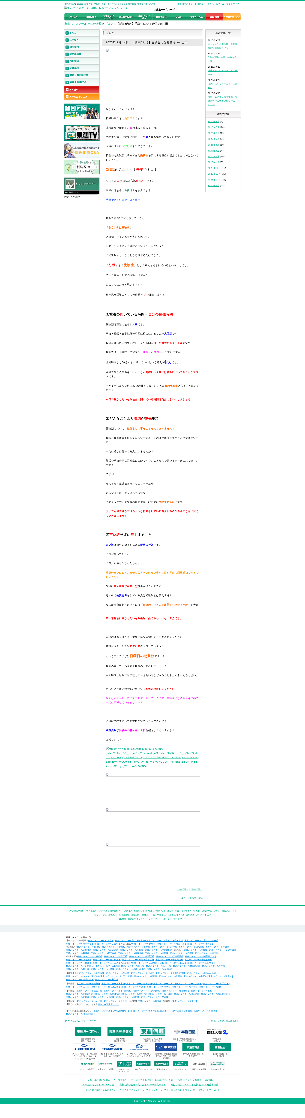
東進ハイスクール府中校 (213, 966)
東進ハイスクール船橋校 (77, 997)
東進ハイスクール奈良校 (184, 1001)
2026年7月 (213, 127)
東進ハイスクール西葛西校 (105, 950)
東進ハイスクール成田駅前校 (215, 994)
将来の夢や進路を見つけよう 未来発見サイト (142, 1084)
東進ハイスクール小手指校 (216, 983)
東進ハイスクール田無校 (109, 966)
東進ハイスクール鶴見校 (145, 976)
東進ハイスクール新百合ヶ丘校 (201, 973)
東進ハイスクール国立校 (175, 963)
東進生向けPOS (176, 915)
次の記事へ (196, 889)
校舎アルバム (228, 910)
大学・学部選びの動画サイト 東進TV (107, 1080)
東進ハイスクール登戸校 (170, 976)
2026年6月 (213, 133)
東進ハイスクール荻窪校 (77, 953)
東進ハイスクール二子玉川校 (107, 963)
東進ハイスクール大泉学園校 (222, 950)
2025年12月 (214, 168)
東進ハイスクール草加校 (133, 987)
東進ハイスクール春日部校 (139, 983)
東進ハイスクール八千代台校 (154, 997)
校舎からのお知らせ (155, 910)
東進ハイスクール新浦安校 (108, 994)
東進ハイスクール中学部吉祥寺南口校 (112, 1011)
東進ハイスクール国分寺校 (201, 963)
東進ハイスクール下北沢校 (78, 959)
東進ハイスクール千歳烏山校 (169, 959)
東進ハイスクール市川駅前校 (117, 991)
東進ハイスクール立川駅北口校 (81, 966)
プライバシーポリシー (195, 1090)
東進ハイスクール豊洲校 (217, 947)
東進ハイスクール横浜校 (106, 979)
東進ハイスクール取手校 (115, 1001)
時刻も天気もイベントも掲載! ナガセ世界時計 (194, 1084)
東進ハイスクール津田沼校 (186, 994)
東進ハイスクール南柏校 (127, 997)
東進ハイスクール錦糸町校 (191, 947)
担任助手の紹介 (174, 910)
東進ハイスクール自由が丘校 (107, 959)
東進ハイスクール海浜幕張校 (175, 991)
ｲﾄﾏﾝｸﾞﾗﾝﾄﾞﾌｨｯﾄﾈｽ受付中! (85, 1059)
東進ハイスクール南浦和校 (184, 987)
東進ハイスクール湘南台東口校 (170, 973)
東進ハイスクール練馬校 (206, 953)
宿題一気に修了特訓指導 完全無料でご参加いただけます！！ (223, 101)
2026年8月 (213, 121)
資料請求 (190, 915)
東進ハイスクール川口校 (165, 983)
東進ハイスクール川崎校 (142, 973)
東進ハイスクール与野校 (210, 987)
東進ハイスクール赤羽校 (143, 943)
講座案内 (113, 915)
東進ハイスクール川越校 (190, 983)
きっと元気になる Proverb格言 (98, 1084)
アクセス (128, 910)
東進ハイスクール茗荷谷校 (201, 943)
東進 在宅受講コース (108, 1004)
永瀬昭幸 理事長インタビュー (191, 4)
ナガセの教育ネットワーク (80, 1020)
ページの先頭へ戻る (193, 898)
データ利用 (214, 1090)
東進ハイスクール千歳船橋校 (198, 959)
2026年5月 (213, 139)
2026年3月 (213, 150)
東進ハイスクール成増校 (181, 953)
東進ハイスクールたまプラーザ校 (116, 976)
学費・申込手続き (159, 915)
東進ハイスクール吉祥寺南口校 (147, 963)
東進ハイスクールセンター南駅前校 (83, 976)
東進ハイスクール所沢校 (158, 987)
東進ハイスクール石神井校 (130, 953)
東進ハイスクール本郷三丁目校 (172, 943)
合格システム (100, 915)
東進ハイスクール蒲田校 (115, 956)
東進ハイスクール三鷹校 (102, 969)
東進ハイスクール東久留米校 (187, 966)
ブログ (109, 23)
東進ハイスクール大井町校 (89, 956)
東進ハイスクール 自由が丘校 (83, 23)
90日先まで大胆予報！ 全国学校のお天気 (152, 1080)
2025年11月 (214, 174)
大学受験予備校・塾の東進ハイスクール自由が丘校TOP (95, 910)
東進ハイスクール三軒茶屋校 (169, 956)
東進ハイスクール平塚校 (195, 976)
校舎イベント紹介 (191, 910)
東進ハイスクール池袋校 (195, 950)
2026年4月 (213, 145)
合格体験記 (207, 910)
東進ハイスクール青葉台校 (91, 973)
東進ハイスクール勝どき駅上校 (130, 940)
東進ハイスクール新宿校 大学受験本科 (164, 940)
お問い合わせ (175, 1090)
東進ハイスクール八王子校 (158, 966)
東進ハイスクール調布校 (132, 966)
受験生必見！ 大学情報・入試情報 (195, 1080)
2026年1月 (213, 162)
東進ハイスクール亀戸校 (138, 947)
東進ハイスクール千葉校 (160, 994)
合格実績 (135, 915)
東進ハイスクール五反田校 (141, 956)
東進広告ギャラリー (74, 192)
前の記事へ (182, 889)
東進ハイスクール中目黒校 (78, 963)
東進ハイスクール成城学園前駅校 (138, 959)
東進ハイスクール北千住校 (164, 947)
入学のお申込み (203, 915)
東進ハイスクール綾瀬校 (88, 947)
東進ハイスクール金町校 (113, 947)
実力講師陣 (124, 915)
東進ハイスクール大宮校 (113, 983)
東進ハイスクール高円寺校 (103, 953)
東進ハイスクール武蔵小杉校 (80, 979)
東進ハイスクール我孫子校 (89, 991)
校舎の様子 (139, 910)
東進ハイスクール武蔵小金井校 (130, 969)
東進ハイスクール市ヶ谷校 (100, 940)
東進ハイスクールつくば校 (89, 1001)
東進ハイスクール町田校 (77, 969)
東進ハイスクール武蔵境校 (159, 969)
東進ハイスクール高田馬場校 (80, 943)
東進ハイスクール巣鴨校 (156, 953)
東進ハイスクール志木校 (77, 987)
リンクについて (158, 1090)
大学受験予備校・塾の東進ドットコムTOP (106, 1090)
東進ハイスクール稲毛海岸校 (146, 991)
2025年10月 (214, 180)
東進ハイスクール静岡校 (149, 1001)
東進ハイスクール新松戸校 (135, 994)
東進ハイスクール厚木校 (117, 973)
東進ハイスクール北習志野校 (80, 994)
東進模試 (145, 915)
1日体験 (122, 919)
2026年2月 (213, 156)
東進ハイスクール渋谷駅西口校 (200, 956)
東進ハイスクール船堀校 (131, 950)
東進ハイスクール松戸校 (102, 997)
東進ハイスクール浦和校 (88, 983)
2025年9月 (213, 185)
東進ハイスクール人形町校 (108, 943)
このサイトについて (138, 1090)
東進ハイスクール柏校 (201, 991)
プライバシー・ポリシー (160, 919)
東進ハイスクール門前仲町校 (158, 950)
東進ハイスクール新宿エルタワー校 (201, 940)
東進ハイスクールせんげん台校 (106, 987)
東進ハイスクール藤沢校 (220, 976)
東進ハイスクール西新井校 (78, 950)
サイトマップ (232, 4)
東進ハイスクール (215, 4)
